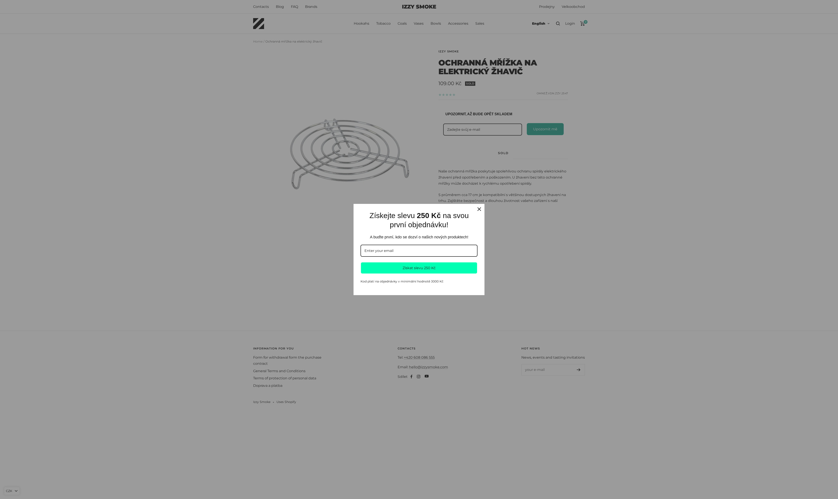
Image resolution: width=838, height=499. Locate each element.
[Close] (479, 209)
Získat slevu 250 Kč (419, 268)
